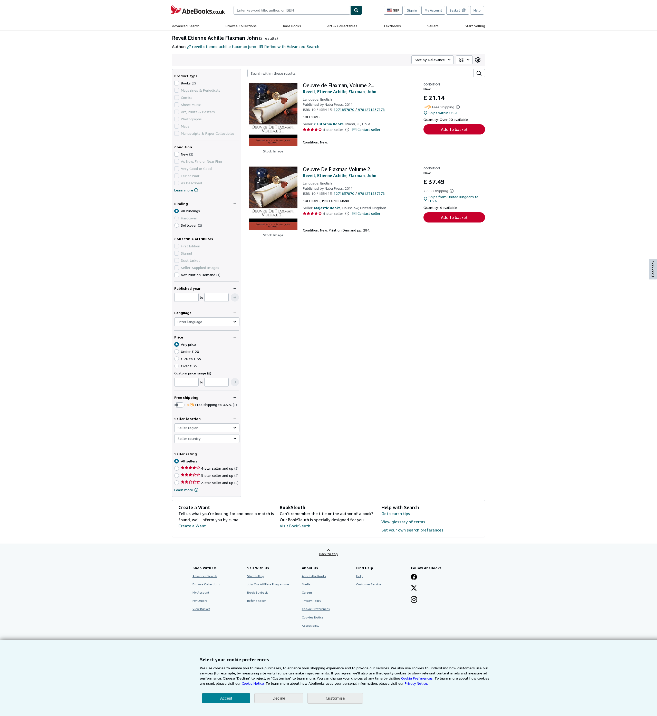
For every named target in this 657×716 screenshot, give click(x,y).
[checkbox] (176, 83)
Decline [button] (279, 698)
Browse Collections (241, 26)
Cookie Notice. (253, 683)
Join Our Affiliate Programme (268, 584)
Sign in (412, 10)
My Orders (199, 601)
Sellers (433, 26)
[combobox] (292, 10)
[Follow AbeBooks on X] (414, 588)
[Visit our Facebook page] (414, 577)
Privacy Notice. (416, 683)
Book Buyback (257, 592)
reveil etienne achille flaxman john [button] (224, 46)
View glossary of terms (403, 521)
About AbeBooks (314, 576)
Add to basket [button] (454, 129)
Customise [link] (335, 698)
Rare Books (292, 26)
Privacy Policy (311, 601)
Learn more (183, 190)
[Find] (356, 10)
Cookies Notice (312, 617)
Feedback (653, 269)
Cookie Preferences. (417, 678)
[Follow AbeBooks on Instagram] (414, 600)
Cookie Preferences (316, 609)
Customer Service (368, 584)
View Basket (201, 609)
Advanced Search (185, 26)
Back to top (328, 553)
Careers (307, 592)
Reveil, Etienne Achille (324, 91)
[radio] (176, 225)
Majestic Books (327, 208)
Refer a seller (256, 601)
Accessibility (310, 625)
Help (477, 10)
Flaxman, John (362, 91)
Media (306, 584)
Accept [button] (226, 698)
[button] (235, 297)
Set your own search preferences (412, 530)
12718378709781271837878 (359, 109)
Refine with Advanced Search (291, 46)
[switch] (179, 405)
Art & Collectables (342, 26)
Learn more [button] (183, 490)
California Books (329, 124)
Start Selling (475, 26)
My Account (433, 10)
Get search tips (395, 513)
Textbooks (392, 26)
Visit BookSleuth (295, 525)
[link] (478, 60)
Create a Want (192, 525)
